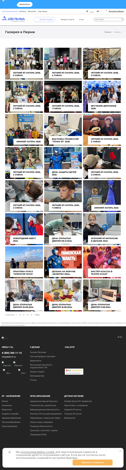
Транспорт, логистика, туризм (43, 430)
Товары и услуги (67, 19)
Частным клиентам (9, 11)
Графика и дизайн (10, 414)
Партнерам (42, 11)
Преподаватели (37, 376)
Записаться (24, 4)
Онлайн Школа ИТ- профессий (78, 401)
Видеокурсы (35, 360)
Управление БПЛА (38, 434)
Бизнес (5, 401)
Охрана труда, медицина (41, 422)
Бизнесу (22, 11)
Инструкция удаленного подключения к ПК (41, 366)
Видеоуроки (69, 418)
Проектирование (9, 426)
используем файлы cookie (37, 452)
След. (37, 315)
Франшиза (32, 11)
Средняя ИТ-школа (72, 409)
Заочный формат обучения (42, 356)
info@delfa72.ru (9, 357)
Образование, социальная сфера (45, 418)
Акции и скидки (37, 372)
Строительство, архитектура (43, 405)
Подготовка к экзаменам (76, 405)
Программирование (11, 422)
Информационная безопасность (45, 409)
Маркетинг (7, 409)
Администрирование (11, 418)
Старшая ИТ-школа (73, 414)
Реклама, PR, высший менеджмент (46, 414)
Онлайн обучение (38, 352)
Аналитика (7, 405)
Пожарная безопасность (41, 426)
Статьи (33, 380)
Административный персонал (43, 401)
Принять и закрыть (92, 462)
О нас (81, 19)
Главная (107, 32)
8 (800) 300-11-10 (12, 352)
